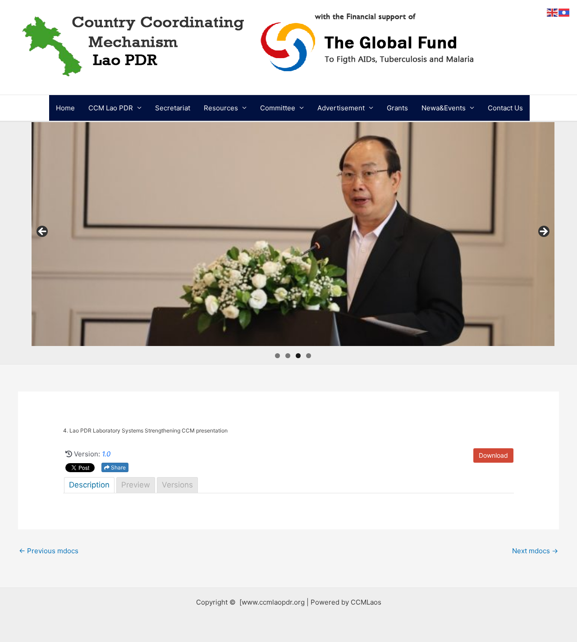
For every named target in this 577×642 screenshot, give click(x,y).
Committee (277, 108)
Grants (397, 108)
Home (65, 108)
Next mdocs (535, 550)
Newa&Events (443, 108)
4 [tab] (308, 355)
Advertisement (341, 108)
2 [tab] (287, 355)
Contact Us (505, 108)
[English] (553, 12)
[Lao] (564, 12)
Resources (221, 108)
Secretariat (172, 108)
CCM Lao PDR (110, 108)
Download (493, 455)
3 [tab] (298, 355)
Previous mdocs (48, 550)
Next (543, 232)
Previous (43, 232)
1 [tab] (277, 355)
